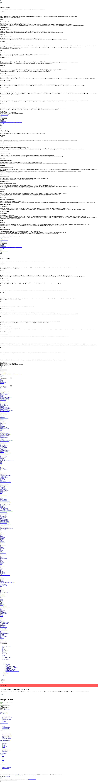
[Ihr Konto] (1, 116)
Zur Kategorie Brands (4, 529)
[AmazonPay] (4, 743)
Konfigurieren (6, 780)
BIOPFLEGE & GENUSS (10, 670)
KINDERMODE (8, 668)
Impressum (4, 721)
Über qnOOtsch (3, 713)
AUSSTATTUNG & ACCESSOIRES (12, 667)
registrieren (4, 121)
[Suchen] (11, 378)
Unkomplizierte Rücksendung (7, 736)
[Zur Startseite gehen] (4, 115)
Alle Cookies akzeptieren (13, 780)
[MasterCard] (4, 746)
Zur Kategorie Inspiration (4, 592)
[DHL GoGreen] (5, 751)
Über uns (3, 718)
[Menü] (1, 250)
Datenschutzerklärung (5, 729)
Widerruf (1, 769)
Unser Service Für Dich (4, 723)
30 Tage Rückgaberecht (6, 735)
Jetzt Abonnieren (6, 709)
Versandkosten (18, 774)
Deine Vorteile (2, 730)
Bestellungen (20, 122)
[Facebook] (3, 762)
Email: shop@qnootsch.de (6, 767)
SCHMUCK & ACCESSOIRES (11, 669)
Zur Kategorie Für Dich (4, 469)
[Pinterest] (3, 758)
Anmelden (2, 120)
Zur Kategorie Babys (3, 387)
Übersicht (2, 122)
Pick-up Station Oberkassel (6, 738)
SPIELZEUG (8, 664)
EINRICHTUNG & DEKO (10, 666)
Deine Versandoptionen (6, 749)
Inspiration (5, 675)
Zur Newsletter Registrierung (7, 716)
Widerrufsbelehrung (5, 728)
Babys (4, 662)
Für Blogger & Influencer (6, 719)
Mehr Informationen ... (32, 779)
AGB (3, 720)
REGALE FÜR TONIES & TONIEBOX (12, 671)
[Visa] (3, 747)
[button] (1, 1)
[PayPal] (4, 744)
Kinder (4, 663)
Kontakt (3, 726)
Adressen (11, 122)
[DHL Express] (5, 750)
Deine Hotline (2, 764)
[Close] (0, 781)
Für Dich (4, 672)
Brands (4, 674)
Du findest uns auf (3, 753)
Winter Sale (5, 673)
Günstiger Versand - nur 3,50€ (7, 734)
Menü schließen (4, 118)
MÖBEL (7, 665)
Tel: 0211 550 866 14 (5, 768)
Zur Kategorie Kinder (4, 414)
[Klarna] (3, 745)
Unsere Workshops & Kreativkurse (8, 717)
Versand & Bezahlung (6, 727)
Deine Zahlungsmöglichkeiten (5, 740)
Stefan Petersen (7, 776)
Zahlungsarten (15, 122)
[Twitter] (3, 759)
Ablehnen (2, 780)
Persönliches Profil (7, 122)
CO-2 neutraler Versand (6, 737)
